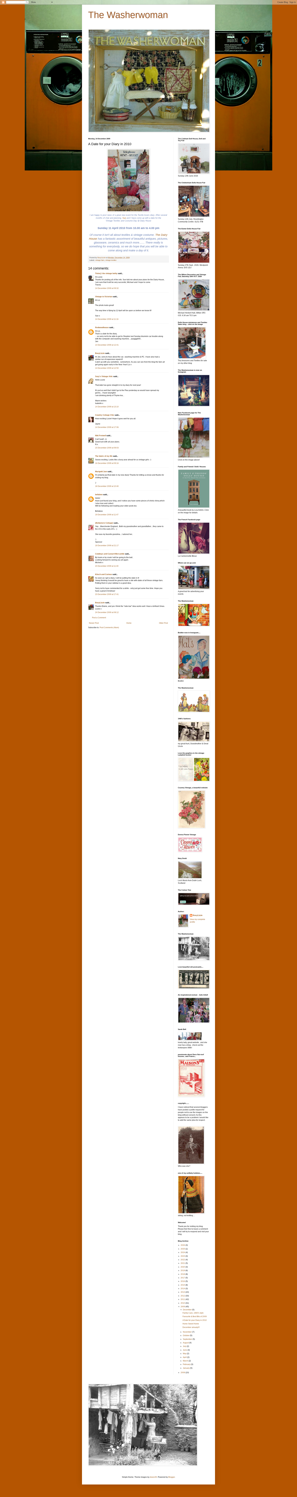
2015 (183, 1285)
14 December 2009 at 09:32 (107, 288)
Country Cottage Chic (104, 415)
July (185, 1346)
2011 (183, 1299)
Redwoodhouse (102, 327)
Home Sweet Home (191, 1324)
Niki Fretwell (100, 436)
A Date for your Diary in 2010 (195, 1320)
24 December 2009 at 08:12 (107, 612)
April (185, 1357)
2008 (183, 1372)
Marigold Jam (101, 471)
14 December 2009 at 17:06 (107, 427)
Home (128, 623)
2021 (183, 1263)
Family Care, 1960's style (193, 1313)
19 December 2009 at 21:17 (107, 545)
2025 (183, 1249)
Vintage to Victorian (103, 297)
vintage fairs (99, 260)
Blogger (171, 1477)
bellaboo (99, 494)
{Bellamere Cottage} (104, 523)
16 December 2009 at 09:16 (107, 463)
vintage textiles (110, 260)
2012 (183, 1296)
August (186, 1343)
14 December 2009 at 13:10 (107, 407)
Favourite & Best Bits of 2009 (195, 1316)
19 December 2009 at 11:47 (106, 515)
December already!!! (191, 1327)
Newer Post (94, 623)
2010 (183, 1303)
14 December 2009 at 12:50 (107, 368)
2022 (183, 1260)
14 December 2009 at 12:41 (107, 345)
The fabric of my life (103, 456)
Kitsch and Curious (103, 574)
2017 (183, 1278)
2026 (183, 1245)
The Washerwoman (128, 15)
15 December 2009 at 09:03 (107, 448)
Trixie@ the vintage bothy (106, 273)
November (187, 1332)
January (186, 1368)
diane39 (153, 1477)
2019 (183, 1270)
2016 (183, 1281)
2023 (183, 1256)
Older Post (163, 623)
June (185, 1350)
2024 (183, 1252)
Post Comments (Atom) (109, 627)
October (186, 1335)
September (188, 1339)
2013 (183, 1292)
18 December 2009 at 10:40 (107, 486)
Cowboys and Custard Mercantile (109, 554)
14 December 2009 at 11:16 (106, 319)
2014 (183, 1288)
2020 (183, 1267)
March (186, 1361)
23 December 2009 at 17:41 (107, 594)
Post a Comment (99, 618)
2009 (183, 1307)
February (187, 1364)
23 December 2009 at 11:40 (106, 566)
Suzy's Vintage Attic (104, 376)
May (185, 1353)
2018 (183, 1274)
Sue (124, 218)
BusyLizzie (100, 353)
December (187, 1310)
